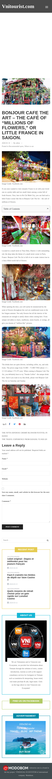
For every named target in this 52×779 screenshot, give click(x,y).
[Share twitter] (14, 424)
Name (5, 459)
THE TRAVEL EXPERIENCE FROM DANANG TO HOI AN (24, 439)
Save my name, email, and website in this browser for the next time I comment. (25, 493)
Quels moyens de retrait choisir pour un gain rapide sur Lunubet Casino (20, 595)
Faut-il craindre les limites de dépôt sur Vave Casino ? (21, 577)
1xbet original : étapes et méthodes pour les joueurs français (20, 561)
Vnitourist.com (18, 6)
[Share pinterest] (19, 424)
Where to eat (29, 146)
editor (18, 143)
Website (5, 479)
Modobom (29, 775)
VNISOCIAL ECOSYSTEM (26, 772)
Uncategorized (13, 556)
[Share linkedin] (24, 424)
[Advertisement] (26, 46)
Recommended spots (16, 146)
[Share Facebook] (9, 424)
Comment (6, 501)
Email (5, 469)
